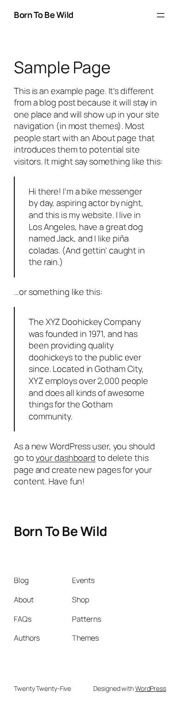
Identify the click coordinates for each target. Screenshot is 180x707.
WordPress (150, 688)
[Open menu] (160, 15)
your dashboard (66, 457)
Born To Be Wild (43, 14)
